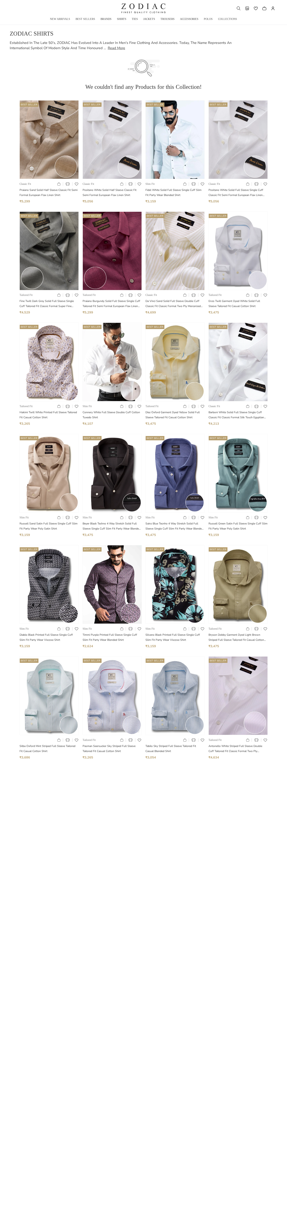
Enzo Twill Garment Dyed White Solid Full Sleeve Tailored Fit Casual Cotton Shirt (234, 303)
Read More (116, 48)
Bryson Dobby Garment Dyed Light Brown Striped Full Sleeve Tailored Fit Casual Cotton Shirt (236, 638)
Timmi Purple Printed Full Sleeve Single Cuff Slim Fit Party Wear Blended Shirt (110, 637)
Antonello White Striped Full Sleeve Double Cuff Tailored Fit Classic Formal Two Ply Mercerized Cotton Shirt (235, 749)
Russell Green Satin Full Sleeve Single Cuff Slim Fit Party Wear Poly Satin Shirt (238, 526)
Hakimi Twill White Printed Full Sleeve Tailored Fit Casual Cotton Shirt (48, 414)
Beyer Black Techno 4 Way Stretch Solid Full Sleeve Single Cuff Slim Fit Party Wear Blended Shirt (111, 526)
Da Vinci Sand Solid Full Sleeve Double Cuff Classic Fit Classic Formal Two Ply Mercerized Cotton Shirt (173, 304)
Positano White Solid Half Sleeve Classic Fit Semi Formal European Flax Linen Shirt (109, 192)
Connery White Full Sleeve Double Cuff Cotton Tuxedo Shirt (111, 414)
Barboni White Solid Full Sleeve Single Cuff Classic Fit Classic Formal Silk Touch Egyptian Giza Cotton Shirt (236, 415)
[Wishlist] (255, 8)
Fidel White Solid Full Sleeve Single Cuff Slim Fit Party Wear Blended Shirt (173, 192)
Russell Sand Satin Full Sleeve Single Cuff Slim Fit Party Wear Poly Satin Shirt (49, 526)
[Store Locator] (247, 8)
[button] (238, 8)
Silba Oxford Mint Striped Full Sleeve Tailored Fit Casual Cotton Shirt (47, 748)
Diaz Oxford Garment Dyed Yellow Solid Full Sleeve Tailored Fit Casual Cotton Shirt (172, 414)
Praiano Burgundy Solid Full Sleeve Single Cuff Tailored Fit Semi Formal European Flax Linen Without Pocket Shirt (111, 304)
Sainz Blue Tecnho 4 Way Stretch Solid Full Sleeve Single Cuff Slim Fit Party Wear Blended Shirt (174, 526)
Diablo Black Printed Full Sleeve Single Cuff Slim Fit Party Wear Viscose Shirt (46, 637)
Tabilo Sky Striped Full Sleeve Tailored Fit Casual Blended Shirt (170, 748)
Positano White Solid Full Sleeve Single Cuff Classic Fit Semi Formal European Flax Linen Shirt (236, 193)
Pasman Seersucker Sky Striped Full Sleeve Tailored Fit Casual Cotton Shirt (109, 748)
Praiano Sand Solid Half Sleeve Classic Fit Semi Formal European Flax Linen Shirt (49, 192)
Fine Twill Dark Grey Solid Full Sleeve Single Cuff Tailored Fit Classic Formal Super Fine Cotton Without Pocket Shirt (47, 304)
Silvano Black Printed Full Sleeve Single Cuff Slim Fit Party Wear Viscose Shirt (172, 637)
